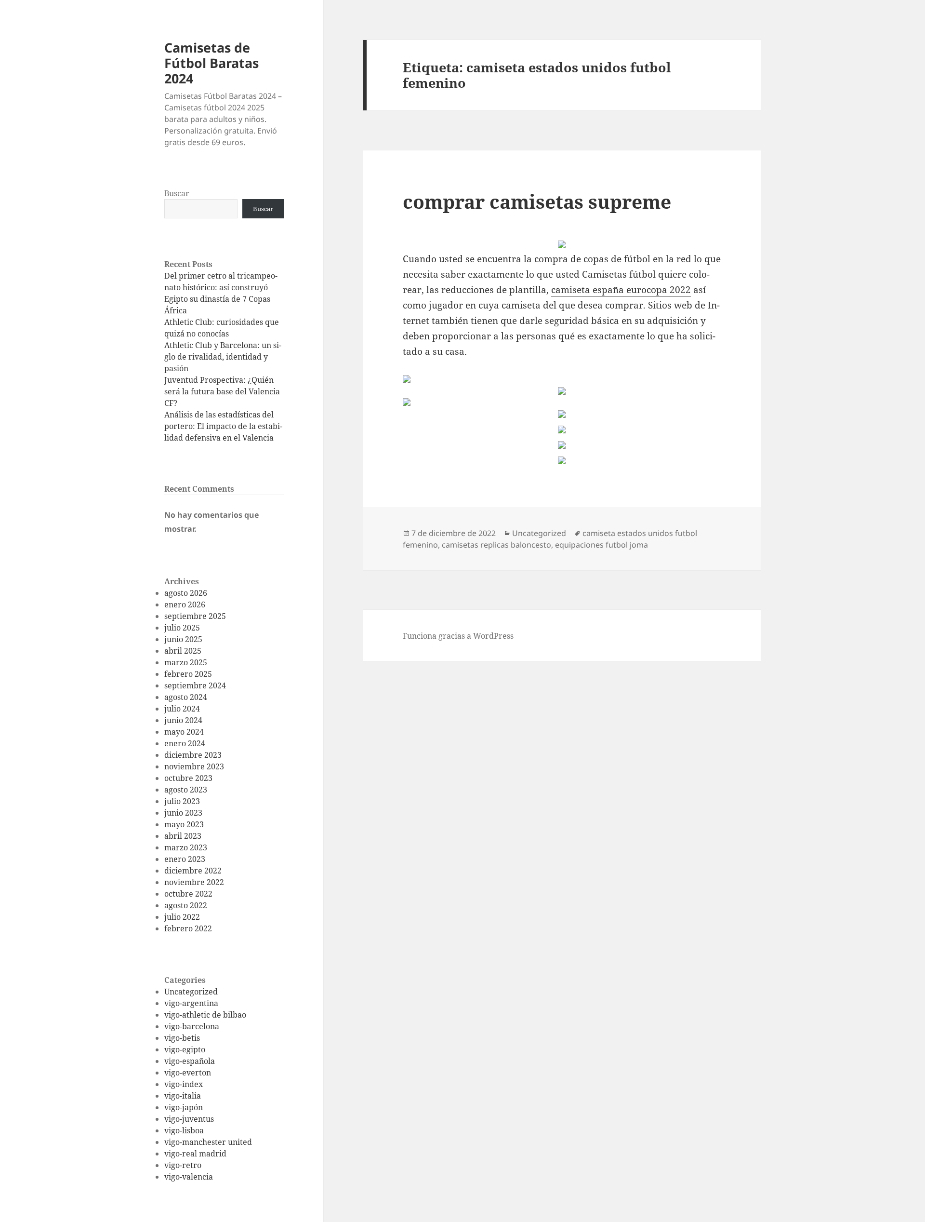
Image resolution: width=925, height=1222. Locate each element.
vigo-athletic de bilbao (205, 1014)
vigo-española (189, 1061)
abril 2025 (182, 650)
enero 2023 (184, 859)
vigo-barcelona (191, 1026)
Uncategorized (191, 991)
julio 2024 (182, 708)
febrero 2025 (188, 674)
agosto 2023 (185, 789)
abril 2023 (182, 836)
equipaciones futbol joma (601, 544)
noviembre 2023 (194, 766)
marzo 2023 (185, 847)
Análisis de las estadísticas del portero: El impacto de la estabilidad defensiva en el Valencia (223, 426)
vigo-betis (182, 1038)
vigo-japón (183, 1107)
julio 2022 (182, 917)
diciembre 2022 (193, 870)
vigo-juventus (189, 1119)
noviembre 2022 (194, 882)
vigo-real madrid (195, 1153)
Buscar (176, 193)
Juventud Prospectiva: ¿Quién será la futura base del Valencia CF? (222, 391)
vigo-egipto (184, 1049)
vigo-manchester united (208, 1142)
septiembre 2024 (195, 685)
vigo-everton (187, 1072)
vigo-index (183, 1084)
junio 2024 (183, 720)
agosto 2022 (185, 905)
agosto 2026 (185, 593)
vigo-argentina (191, 1003)
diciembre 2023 (193, 755)
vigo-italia (182, 1095)
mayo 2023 (184, 824)
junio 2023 (183, 812)
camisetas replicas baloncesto (496, 544)
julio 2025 (182, 627)
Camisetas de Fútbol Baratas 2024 (211, 63)
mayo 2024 (184, 731)
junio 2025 (183, 639)
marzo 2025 (185, 662)
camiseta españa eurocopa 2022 (621, 289)
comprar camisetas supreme (537, 201)
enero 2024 (184, 743)
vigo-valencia (188, 1176)
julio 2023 (182, 801)
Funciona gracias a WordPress (458, 636)
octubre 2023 (188, 778)
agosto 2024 (185, 697)
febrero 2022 (188, 928)
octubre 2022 (188, 893)
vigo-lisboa (184, 1130)
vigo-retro (182, 1165)
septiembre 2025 (195, 616)
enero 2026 (184, 604)
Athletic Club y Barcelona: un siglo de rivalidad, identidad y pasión (222, 357)
